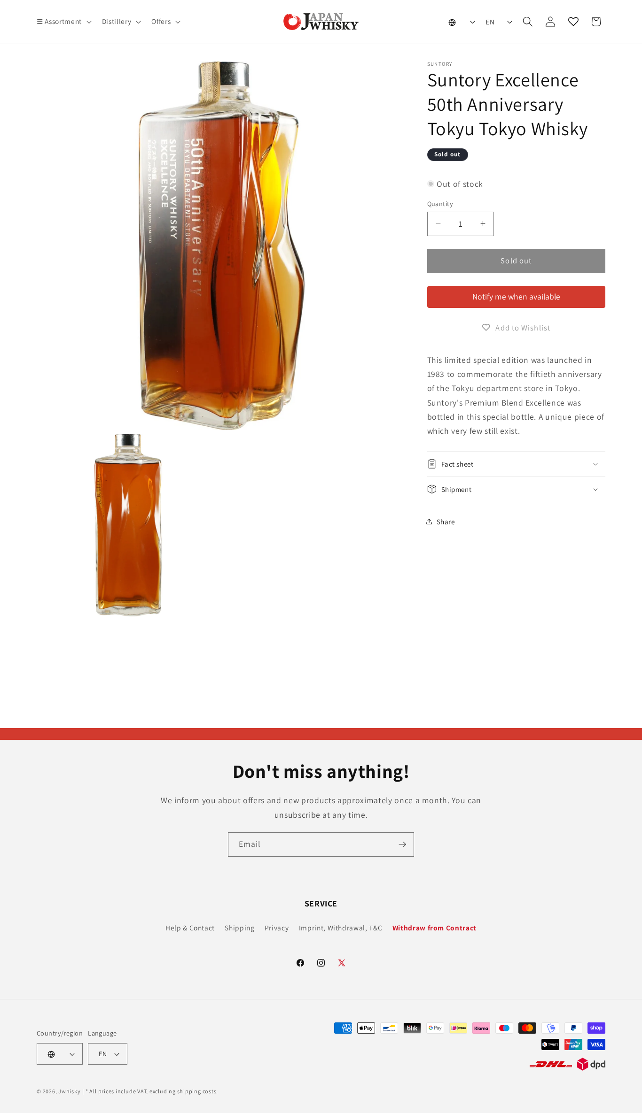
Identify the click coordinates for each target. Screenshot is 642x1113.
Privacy (277, 927)
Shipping (239, 927)
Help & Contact (190, 927)
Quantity (440, 203)
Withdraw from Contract (434, 927)
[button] (63, 21)
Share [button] (446, 521)
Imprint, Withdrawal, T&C (341, 927)
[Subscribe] (402, 844)
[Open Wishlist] (573, 21)
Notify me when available (516, 296)
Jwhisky (69, 1091)
